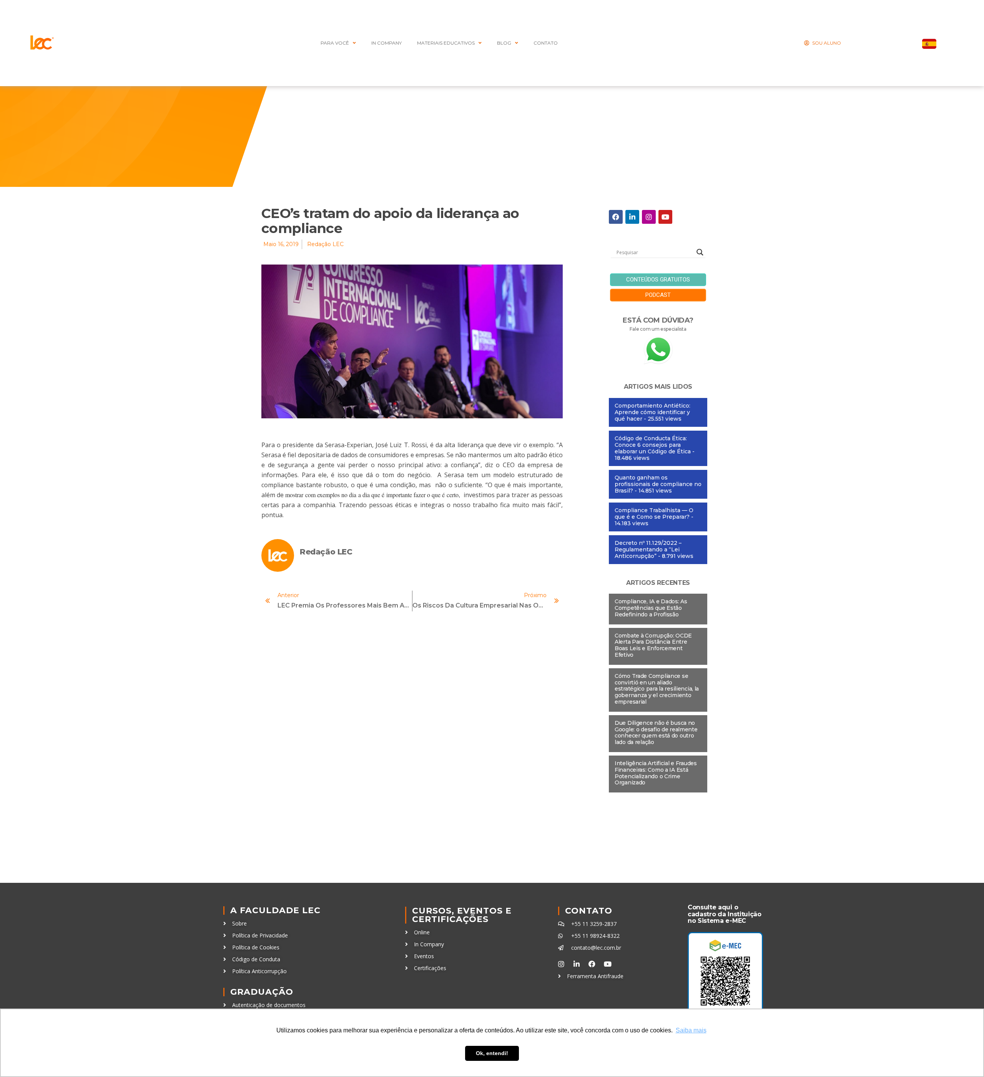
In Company (386, 43)
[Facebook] (616, 217)
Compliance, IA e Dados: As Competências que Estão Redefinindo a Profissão (651, 608)
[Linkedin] (632, 217)
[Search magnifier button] (700, 252)
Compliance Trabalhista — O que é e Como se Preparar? (654, 513)
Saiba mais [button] (691, 1030)
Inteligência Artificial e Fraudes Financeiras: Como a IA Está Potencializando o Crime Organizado (656, 773)
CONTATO (546, 43)
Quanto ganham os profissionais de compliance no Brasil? (658, 484)
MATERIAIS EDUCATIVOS (446, 43)
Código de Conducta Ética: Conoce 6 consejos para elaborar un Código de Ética (653, 445)
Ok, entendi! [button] (492, 1053)
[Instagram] (649, 217)
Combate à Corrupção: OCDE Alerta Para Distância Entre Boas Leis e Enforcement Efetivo (653, 645)
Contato (588, 911)
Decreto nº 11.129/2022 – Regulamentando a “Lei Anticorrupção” (648, 549)
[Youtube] (665, 217)
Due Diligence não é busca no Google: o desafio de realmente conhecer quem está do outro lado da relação (656, 732)
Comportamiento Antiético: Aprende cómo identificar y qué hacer (652, 412)
